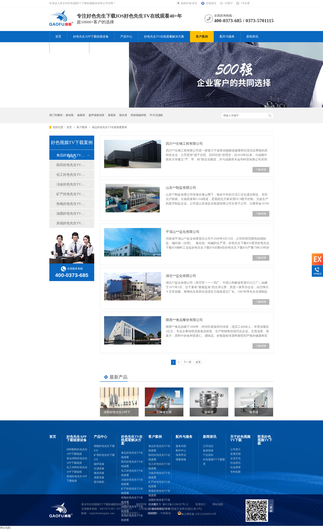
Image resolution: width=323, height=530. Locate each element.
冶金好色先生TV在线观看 (132, 482)
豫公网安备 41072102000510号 (198, 514)
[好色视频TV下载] (61, 509)
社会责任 (235, 462)
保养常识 (181, 455)
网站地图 (218, 504)
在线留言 (211, 3)
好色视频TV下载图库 (214, 461)
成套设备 (99, 477)
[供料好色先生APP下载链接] (119, 402)
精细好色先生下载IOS (104, 448)
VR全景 (245, 3)
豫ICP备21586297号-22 (176, 504)
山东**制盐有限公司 (181, 188)
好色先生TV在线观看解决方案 (164, 36)
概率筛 (253, 412)
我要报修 (181, 459)
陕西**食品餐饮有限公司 (184, 320)
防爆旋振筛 (164, 412)
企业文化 (235, 458)
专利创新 (235, 471)
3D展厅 (228, 3)
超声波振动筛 (96, 115)
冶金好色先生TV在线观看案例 (71, 184)
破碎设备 (99, 464)
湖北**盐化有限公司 (181, 276)
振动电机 (99, 482)
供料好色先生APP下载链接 (121, 412)
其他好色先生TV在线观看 (132, 517)
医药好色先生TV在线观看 (132, 464)
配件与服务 (227, 36)
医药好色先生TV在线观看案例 (71, 165)
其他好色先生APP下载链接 (77, 478)
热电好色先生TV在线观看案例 (71, 204)
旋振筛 (81, 115)
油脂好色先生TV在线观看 (132, 508)
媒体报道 (208, 450)
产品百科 (208, 455)
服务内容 (181, 446)
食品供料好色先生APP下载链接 (77, 460)
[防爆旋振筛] (164, 402)
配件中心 (181, 450)
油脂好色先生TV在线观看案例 (71, 213)
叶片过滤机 (156, 115)
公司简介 (235, 449)
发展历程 (235, 453)
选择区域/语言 (189, 3)
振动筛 (70, 115)
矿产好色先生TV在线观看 (132, 491)
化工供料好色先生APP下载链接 (77, 469)
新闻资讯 (252, 36)
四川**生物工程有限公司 (184, 143)
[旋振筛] (209, 402)
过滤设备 (99, 468)
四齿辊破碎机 (138, 115)
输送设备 (99, 473)
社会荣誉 (235, 467)
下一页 (187, 362)
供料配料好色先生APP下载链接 (77, 451)
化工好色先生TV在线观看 (132, 473)
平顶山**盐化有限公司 (182, 232)
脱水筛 (123, 115)
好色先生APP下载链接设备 (91, 36)
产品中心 (126, 36)
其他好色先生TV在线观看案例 (71, 223)
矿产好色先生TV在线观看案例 (71, 194)
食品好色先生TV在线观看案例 (109, 127)
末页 (198, 362)
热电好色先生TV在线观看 (132, 499)
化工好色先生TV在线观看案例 (71, 174)
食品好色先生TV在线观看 (132, 455)
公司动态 (208, 446)
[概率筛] (254, 402)
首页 (58, 36)
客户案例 (202, 36)
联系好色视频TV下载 (109, 47)
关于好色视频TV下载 (69, 47)
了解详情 (261, 169)
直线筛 (112, 115)
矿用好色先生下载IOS (104, 457)
